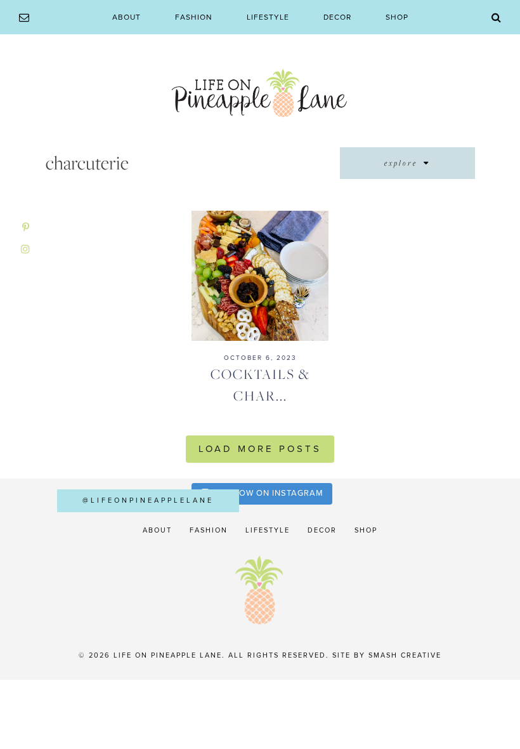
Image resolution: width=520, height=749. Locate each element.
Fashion (193, 17)
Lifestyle (268, 17)
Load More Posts (260, 448)
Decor (337, 17)
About (126, 17)
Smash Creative (404, 655)
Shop (397, 17)
